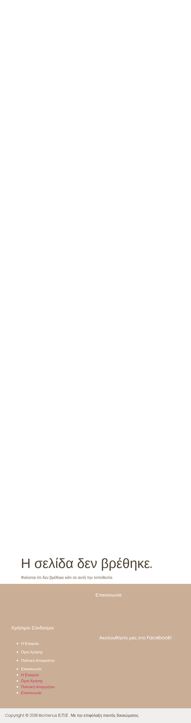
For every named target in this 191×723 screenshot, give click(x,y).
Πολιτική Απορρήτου (38, 660)
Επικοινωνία (31, 668)
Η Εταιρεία (30, 643)
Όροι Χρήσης (32, 652)
